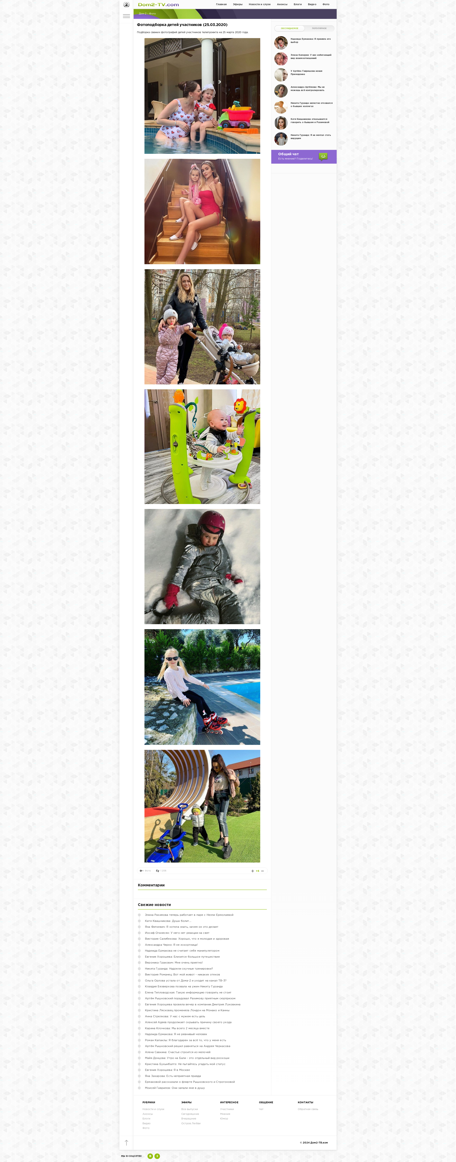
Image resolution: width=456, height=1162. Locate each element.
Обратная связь (308, 1109)
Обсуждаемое (289, 28)
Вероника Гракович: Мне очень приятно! (174, 963)
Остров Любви (191, 1123)
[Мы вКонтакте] (150, 1156)
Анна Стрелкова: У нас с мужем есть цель (175, 1016)
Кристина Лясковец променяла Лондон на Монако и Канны (187, 1010)
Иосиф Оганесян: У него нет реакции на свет (177, 933)
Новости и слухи (260, 4)
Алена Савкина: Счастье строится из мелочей (177, 1052)
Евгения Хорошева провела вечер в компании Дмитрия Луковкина (192, 1004)
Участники (227, 1109)
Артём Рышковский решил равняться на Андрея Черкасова (187, 1046)
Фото (326, 4)
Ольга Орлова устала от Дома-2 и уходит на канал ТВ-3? (185, 981)
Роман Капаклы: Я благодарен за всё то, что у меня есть (185, 1040)
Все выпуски (189, 1109)
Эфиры (238, 4)
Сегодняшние (190, 1114)
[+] (253, 871)
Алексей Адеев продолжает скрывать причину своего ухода (188, 1022)
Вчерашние (188, 1119)
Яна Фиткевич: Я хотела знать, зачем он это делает (181, 927)
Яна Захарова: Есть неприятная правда (173, 1076)
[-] (262, 871)
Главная (221, 4)
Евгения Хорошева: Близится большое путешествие (182, 957)
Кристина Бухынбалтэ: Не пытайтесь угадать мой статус (185, 1064)
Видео (312, 4)
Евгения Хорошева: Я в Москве (167, 1070)
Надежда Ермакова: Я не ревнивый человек (176, 1034)
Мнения (225, 1114)
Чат (261, 1109)
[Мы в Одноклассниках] (157, 1156)
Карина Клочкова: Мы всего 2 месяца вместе (177, 1028)
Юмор (224, 1119)
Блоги (298, 4)
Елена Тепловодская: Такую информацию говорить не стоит (188, 992)
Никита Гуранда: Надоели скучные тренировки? (179, 969)
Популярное (319, 28)
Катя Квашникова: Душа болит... (168, 921)
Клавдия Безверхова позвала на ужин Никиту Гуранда (184, 986)
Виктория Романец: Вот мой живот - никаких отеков (182, 974)
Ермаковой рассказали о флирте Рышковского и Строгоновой (190, 1082)
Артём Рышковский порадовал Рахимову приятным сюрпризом (190, 998)
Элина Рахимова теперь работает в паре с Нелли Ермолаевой (189, 915)
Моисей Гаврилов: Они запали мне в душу (175, 1088)
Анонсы (282, 4)
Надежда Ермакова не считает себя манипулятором (182, 951)
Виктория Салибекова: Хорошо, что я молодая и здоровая (187, 939)
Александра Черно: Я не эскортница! (171, 945)
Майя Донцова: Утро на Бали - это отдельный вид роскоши (187, 1058)
